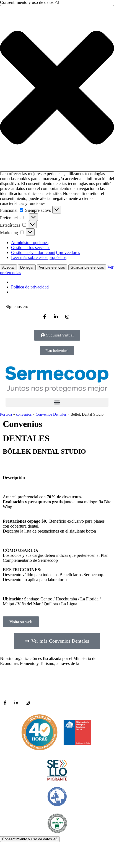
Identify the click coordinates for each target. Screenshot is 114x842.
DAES (86, 663)
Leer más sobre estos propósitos (38, 257)
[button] (57, 88)
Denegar (26, 267)
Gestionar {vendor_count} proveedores (45, 252)
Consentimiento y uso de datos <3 (29, 839)
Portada (6, 414)
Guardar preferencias (87, 267)
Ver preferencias (52, 267)
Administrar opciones (29, 242)
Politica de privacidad (30, 287)
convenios (24, 414)
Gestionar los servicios (30, 247)
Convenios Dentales (51, 414)
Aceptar (8, 267)
